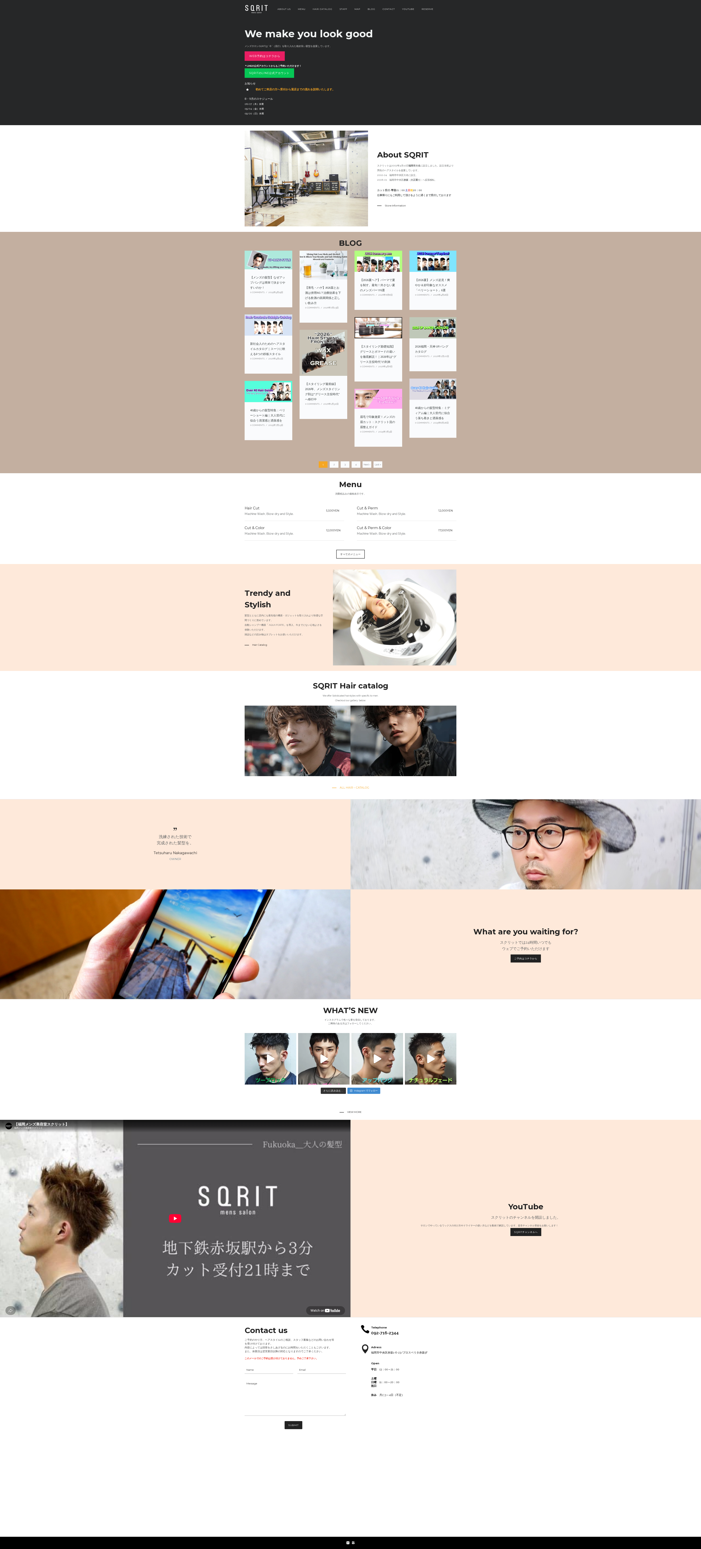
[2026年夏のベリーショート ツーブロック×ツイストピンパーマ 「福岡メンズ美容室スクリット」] (270, 1059)
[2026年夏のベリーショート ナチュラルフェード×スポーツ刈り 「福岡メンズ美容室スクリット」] (431, 1059)
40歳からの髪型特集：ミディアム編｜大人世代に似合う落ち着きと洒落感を (432, 413)
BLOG (371, 9)
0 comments (257, 292)
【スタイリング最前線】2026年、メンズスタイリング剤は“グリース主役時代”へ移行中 (322, 391)
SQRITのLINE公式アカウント (269, 73)
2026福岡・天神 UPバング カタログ (431, 349)
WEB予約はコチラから (264, 56)
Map (357, 9)
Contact (388, 9)
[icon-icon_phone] (365, 1330)
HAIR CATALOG (322, 9)
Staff (343, 9)
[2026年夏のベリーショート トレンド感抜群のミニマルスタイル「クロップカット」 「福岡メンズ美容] (324, 1059)
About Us (284, 9)
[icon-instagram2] (353, 1542)
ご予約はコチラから (525, 958)
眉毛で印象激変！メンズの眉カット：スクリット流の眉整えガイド (377, 422)
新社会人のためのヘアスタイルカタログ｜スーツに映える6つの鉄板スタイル (267, 349)
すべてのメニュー (350, 554)
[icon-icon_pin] (365, 1349)
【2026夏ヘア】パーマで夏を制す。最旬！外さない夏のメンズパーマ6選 (377, 285)
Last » (378, 464)
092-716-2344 (385, 1332)
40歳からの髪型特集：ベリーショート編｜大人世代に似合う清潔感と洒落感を (267, 415)
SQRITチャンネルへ (526, 1232)
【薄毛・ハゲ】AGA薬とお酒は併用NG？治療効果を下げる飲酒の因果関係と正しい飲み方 (323, 295)
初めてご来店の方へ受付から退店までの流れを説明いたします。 (295, 89)
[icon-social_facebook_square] (348, 1542)
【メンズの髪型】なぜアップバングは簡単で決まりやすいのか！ (267, 282)
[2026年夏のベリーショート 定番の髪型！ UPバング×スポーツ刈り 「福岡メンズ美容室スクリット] (377, 1059)
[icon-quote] (175, 829)
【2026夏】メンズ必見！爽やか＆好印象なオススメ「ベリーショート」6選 (432, 285)
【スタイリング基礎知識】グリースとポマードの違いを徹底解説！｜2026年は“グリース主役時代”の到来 (378, 354)
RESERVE (427, 9)
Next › (367, 464)
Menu (301, 9)
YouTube (408, 9)
